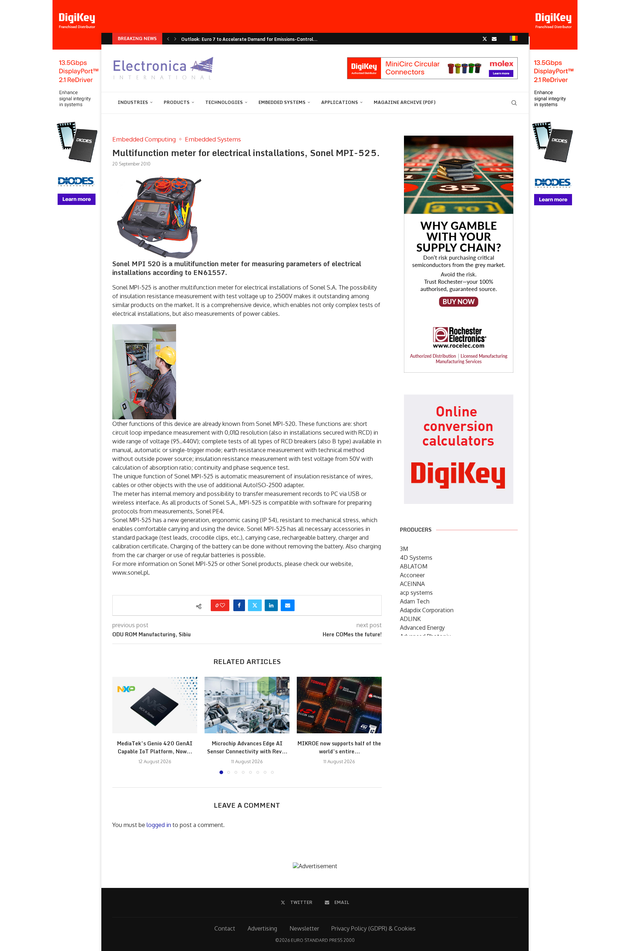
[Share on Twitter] (255, 605)
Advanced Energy (422, 627)
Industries (133, 102)
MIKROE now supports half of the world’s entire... (339, 747)
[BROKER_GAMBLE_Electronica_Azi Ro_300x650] (458, 140)
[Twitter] (484, 38)
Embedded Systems (282, 102)
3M (404, 548)
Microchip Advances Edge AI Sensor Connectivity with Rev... (247, 747)
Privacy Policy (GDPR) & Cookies (373, 928)
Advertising (262, 928)
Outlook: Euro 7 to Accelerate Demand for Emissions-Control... (249, 39)
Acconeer (412, 575)
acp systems (416, 592)
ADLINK (410, 618)
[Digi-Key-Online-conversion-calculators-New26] (458, 399)
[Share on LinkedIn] (271, 605)
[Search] (514, 102)
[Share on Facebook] (239, 605)
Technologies (224, 102)
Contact (224, 928)
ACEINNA (412, 583)
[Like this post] (222, 605)
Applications (339, 102)
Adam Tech (414, 601)
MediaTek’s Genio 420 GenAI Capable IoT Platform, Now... (154, 747)
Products (177, 102)
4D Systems (416, 557)
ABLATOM (413, 566)
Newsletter (304, 928)
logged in (159, 824)
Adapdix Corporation (427, 610)
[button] (168, 38)
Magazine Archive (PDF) (405, 102)
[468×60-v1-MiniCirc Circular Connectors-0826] (432, 61)
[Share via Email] (288, 605)
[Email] (494, 38)
